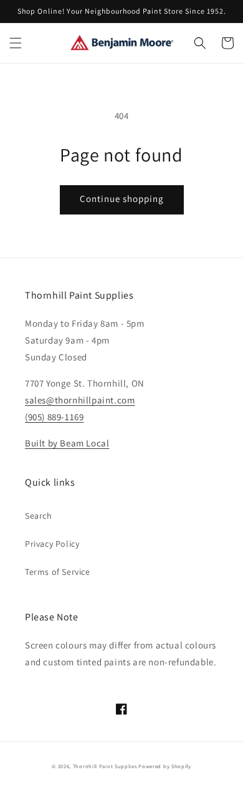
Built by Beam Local (67, 443)
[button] (15, 43)
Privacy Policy (52, 543)
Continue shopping (122, 199)
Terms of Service (57, 571)
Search (38, 515)
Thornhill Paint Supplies (105, 766)
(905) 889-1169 (54, 417)
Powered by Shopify (164, 766)
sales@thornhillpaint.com (80, 400)
